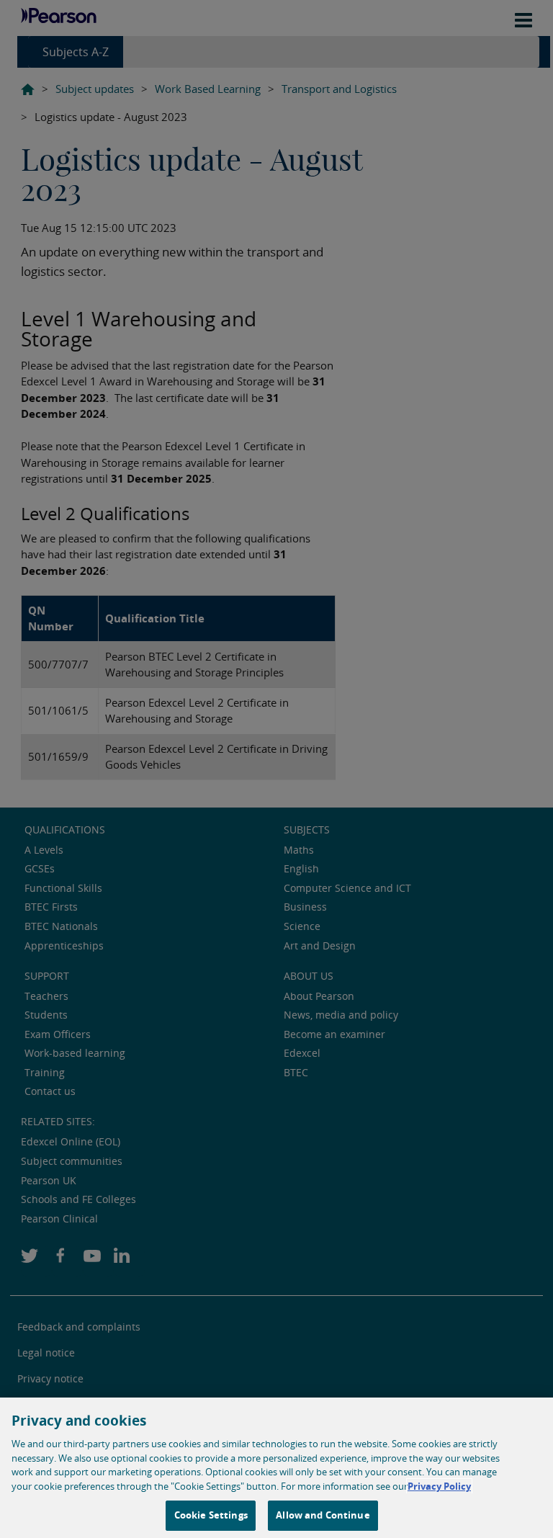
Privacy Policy (439, 1486)
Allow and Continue (322, 1514)
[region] (276, 1468)
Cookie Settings (211, 1514)
